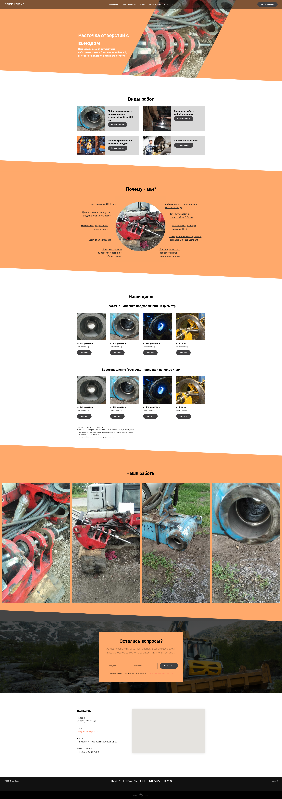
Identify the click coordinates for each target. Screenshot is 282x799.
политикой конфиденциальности (160, 673)
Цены (142, 4)
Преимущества (129, 4)
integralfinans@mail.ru (88, 731)
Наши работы (155, 4)
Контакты (168, 4)
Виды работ (114, 4)
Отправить (168, 666)
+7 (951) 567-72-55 (86, 721)
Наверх (273, 781)
